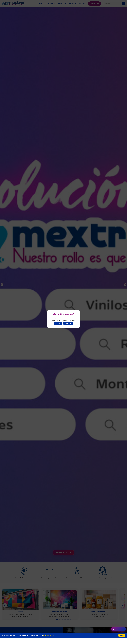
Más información (48, 635)
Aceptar (122, 635)
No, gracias (68, 323)
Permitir (58, 323)
